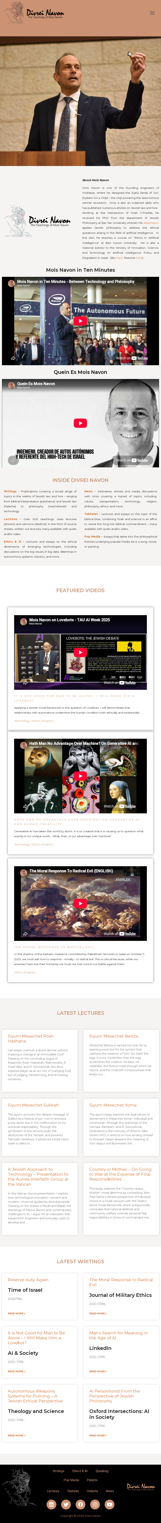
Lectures (10, 519)
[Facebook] (80, 1504)
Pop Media (71, 1480)
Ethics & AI (80, 1471)
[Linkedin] (51, 1504)
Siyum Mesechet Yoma (112, 1105)
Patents (92, 1480)
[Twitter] (66, 1504)
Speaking (102, 1471)
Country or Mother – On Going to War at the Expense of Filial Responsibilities (120, 1174)
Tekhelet (73, 1491)
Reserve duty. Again (28, 1279)
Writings (58, 1471)
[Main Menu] (152, 13)
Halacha (92, 1491)
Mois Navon (93, 1515)
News (110, 1491)
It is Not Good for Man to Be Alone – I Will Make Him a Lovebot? (36, 1337)
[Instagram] (95, 1504)
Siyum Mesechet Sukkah (33, 1105)
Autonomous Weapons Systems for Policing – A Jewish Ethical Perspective (35, 1396)
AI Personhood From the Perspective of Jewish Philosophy (114, 1396)
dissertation (151, 222)
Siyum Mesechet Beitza (113, 1036)
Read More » (16, 1313)
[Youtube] (109, 1504)
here (119, 257)
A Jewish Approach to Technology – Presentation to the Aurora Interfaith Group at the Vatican (38, 1177)
